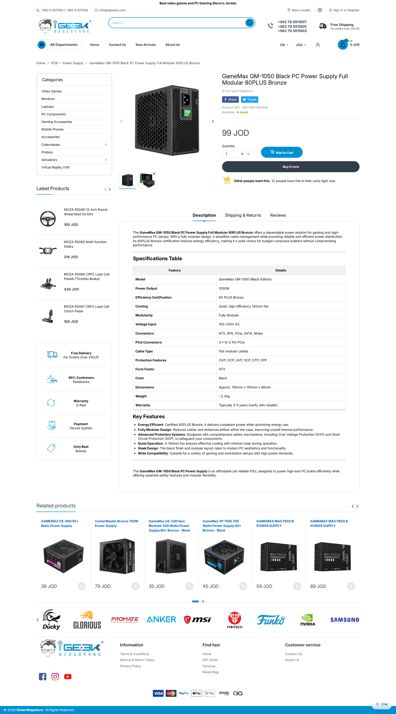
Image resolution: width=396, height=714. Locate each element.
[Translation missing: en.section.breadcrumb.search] (249, 23)
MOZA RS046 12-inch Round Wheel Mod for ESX (85, 212)
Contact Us (293, 654)
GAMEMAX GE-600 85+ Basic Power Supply (60, 523)
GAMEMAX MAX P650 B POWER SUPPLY (275, 523)
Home (207, 654)
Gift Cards (210, 660)
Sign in (338, 10)
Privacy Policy (130, 666)
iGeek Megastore (29, 710)
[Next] (105, 189)
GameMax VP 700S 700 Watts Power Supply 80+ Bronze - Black (222, 525)
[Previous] (109, 189)
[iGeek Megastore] (65, 26)
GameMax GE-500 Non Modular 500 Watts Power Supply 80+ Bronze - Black (169, 525)
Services (209, 666)
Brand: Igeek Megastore (237, 91)
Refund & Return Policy (137, 660)
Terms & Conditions (134, 654)
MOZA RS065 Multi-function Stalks (85, 244)
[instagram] (55, 677)
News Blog (211, 672)
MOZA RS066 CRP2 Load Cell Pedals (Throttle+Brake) (86, 276)
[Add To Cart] (82, 586)
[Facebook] (43, 677)
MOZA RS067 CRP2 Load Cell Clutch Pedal (86, 308)
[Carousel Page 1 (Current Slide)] (195, 601)
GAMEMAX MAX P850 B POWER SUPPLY (329, 523)
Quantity (228, 146)
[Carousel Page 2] (203, 601)
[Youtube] (68, 677)
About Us (292, 660)
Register (354, 10)
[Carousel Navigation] (107, 189)
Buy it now (291, 167)
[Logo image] (51, 620)
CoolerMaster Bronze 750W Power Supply (116, 523)
